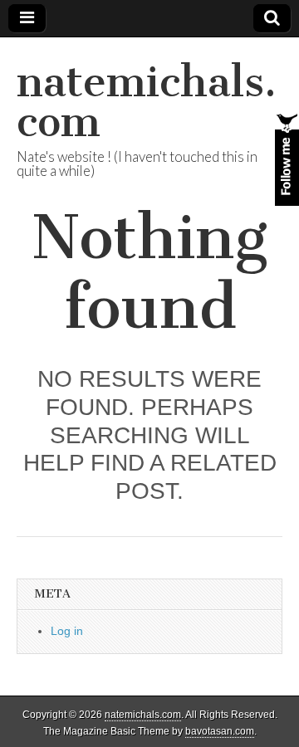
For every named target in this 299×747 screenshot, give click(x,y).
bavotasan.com (219, 731)
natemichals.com (147, 101)
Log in (67, 630)
